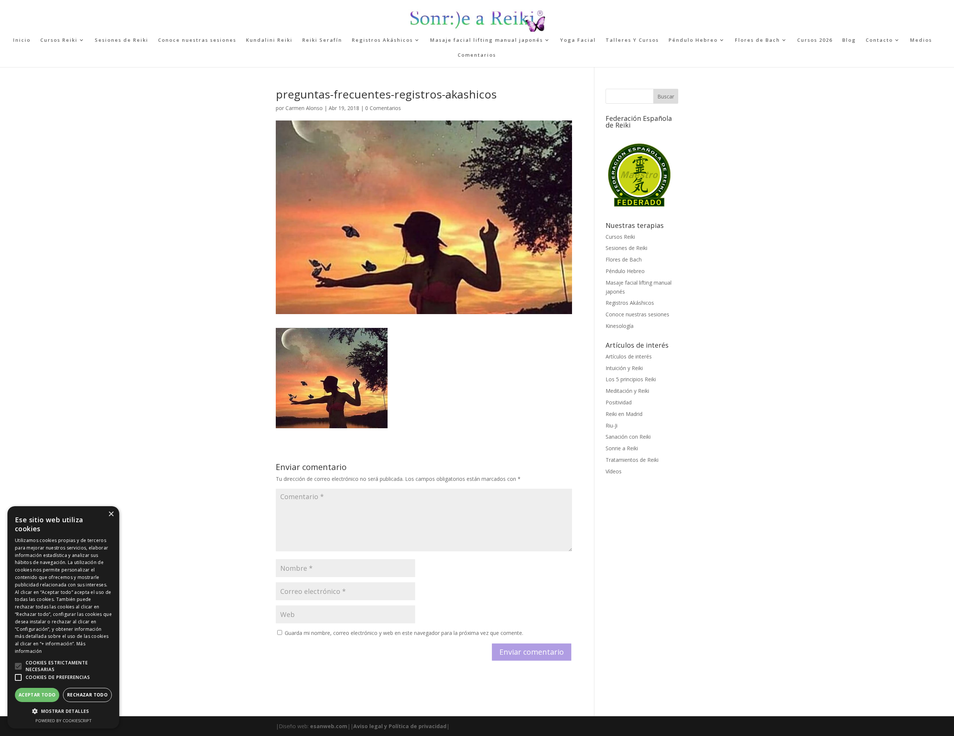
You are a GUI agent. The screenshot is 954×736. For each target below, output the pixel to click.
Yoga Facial (578, 40)
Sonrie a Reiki (622, 448)
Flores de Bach (757, 40)
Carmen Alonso (304, 108)
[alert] (63, 617)
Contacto (879, 40)
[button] (18, 666)
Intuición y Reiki (624, 368)
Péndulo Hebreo (693, 40)
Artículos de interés (629, 356)
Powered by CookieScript (63, 720)
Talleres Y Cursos (632, 40)
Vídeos (614, 471)
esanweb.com (328, 726)
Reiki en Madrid (624, 413)
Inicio (22, 40)
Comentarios (477, 55)
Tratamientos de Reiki (632, 459)
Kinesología (620, 325)
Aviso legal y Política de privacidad (399, 726)
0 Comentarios (383, 108)
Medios (921, 40)
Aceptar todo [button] (37, 695)
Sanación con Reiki (628, 436)
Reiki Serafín (322, 40)
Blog (849, 40)
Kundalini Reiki (269, 40)
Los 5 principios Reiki (631, 379)
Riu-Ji (611, 425)
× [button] (111, 514)
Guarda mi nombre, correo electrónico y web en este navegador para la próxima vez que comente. (404, 632)
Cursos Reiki (59, 40)
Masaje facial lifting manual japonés (486, 40)
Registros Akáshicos (382, 40)
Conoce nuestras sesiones (197, 40)
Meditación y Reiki (627, 390)
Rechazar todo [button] (87, 695)
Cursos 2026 (815, 40)
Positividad (619, 402)
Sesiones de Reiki (121, 40)
